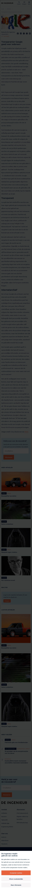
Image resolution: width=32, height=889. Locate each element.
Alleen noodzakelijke (16, 879)
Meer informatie (16, 885)
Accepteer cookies (16, 873)
